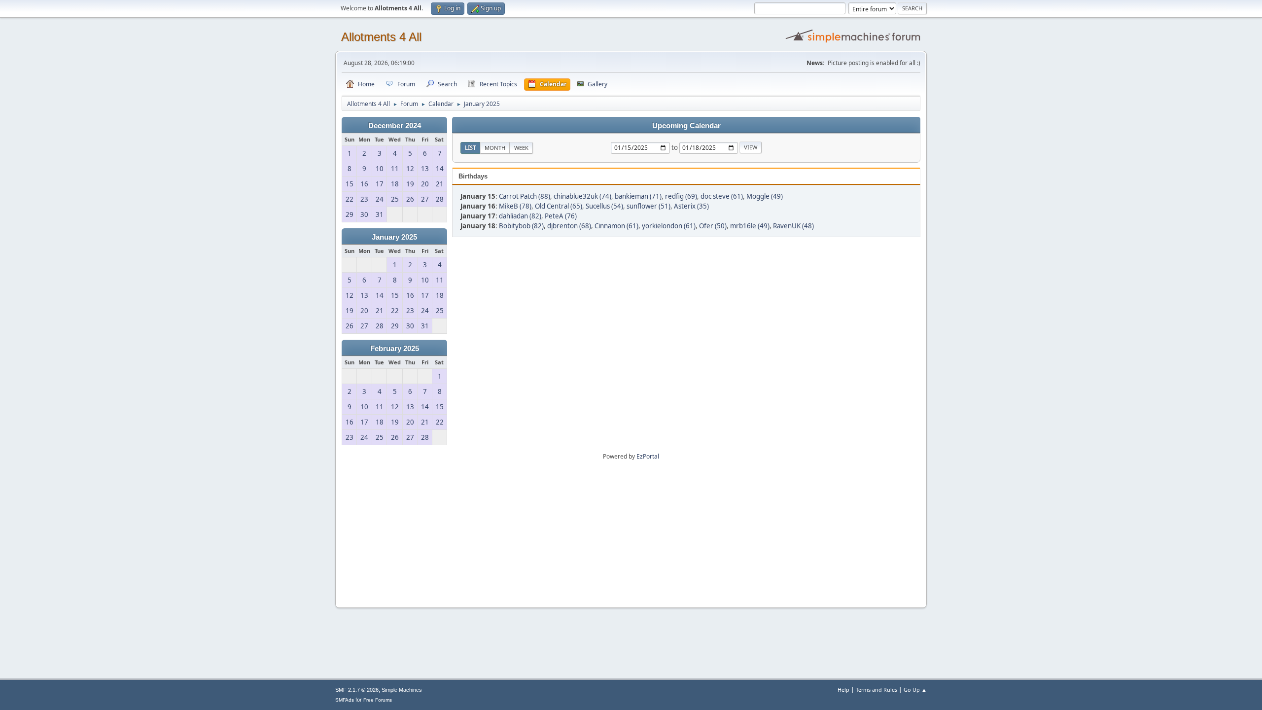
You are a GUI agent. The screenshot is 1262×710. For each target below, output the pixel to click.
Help (843, 689)
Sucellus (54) (604, 206)
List (470, 147)
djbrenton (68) (569, 225)
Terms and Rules (876, 689)
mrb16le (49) (750, 225)
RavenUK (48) (793, 225)
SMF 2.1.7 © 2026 (357, 690)
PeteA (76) (561, 216)
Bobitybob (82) (521, 225)
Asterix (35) (691, 206)
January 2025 (394, 237)
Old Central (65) (558, 206)
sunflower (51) (648, 206)
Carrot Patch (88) (524, 196)
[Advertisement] (631, 531)
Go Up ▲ (915, 689)
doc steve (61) (722, 196)
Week (521, 147)
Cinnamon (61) (616, 225)
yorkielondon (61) (669, 225)
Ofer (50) (713, 225)
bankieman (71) (638, 196)
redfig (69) (681, 196)
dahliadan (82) (520, 216)
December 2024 (394, 126)
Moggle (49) (764, 196)
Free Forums (377, 700)
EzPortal (647, 456)
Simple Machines (402, 690)
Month (495, 147)
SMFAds (344, 700)
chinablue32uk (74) (582, 196)
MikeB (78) (515, 206)
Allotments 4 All (381, 36)
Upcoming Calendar (686, 126)
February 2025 (394, 349)
